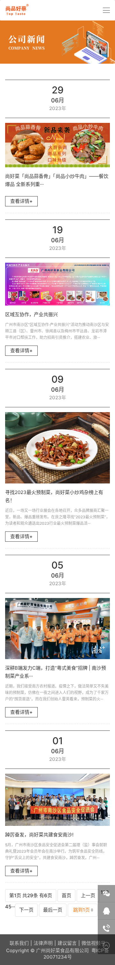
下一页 (26, 910)
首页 (66, 895)
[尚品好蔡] (16, 10)
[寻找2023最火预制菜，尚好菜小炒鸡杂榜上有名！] (57, 447)
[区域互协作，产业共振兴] (57, 284)
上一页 (88, 895)
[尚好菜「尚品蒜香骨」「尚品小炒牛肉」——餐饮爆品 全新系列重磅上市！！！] (57, 145)
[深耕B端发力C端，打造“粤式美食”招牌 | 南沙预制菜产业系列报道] (57, 628)
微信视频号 (93, 943)
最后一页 (52, 910)
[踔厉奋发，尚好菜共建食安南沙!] (57, 800)
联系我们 (19, 943)
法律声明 (43, 943)
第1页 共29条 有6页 (30, 895)
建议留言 (67, 943)
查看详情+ (21, 201)
